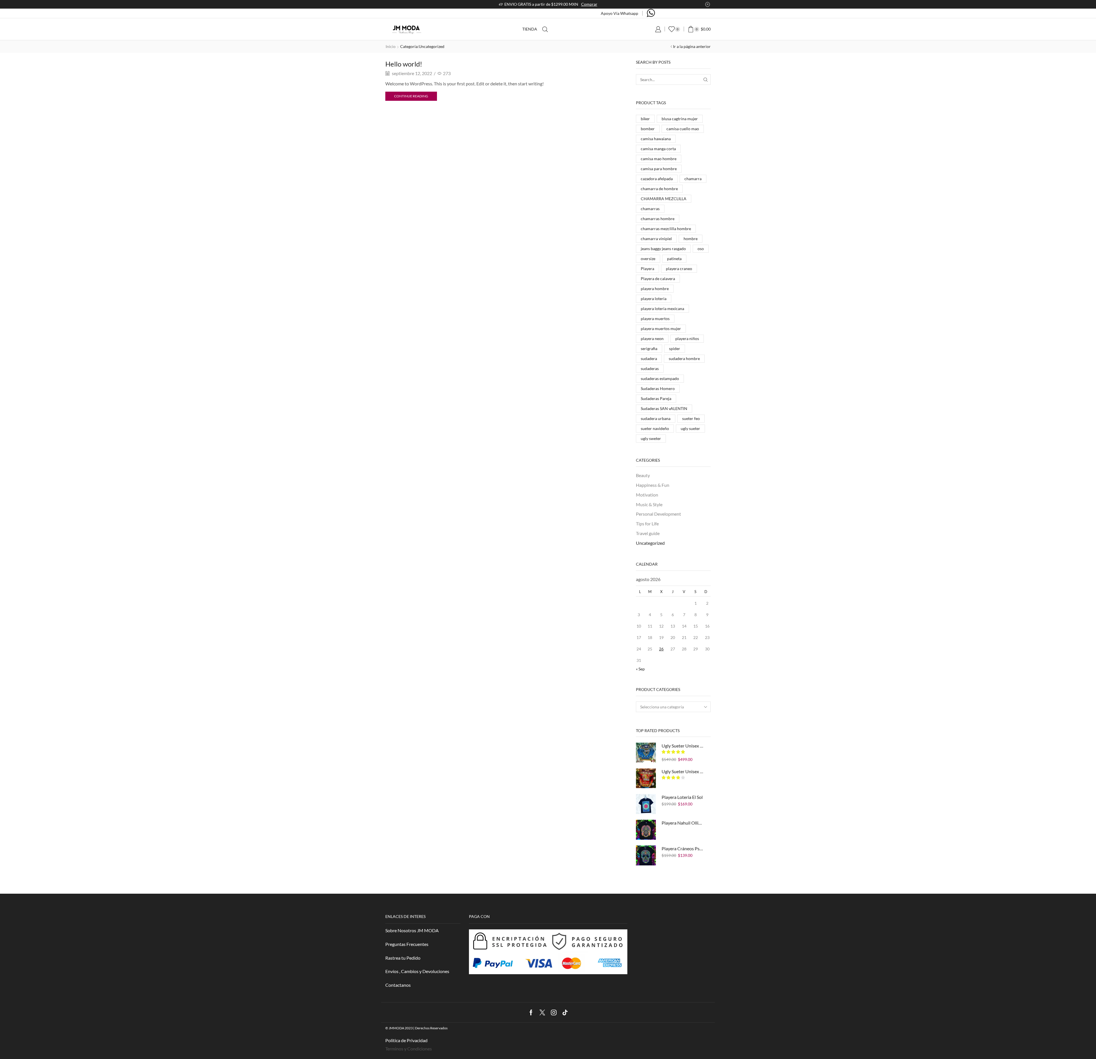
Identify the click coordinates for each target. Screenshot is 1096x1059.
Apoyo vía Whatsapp (619, 13)
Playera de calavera (658, 278)
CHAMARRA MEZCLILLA (663, 198)
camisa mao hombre (658, 158)
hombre (691, 238)
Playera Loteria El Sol (682, 797)
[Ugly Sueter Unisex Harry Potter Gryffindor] (646, 778)
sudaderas (650, 368)
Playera (647, 268)
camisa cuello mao (682, 128)
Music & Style (649, 504)
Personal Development (658, 514)
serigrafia (649, 348)
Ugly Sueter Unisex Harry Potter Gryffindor (683, 771)
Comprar (589, 4)
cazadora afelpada (657, 178)
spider (674, 348)
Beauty (643, 475)
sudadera (649, 358)
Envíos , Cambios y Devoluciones (417, 971)
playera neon (652, 338)
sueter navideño (655, 428)
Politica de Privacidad (406, 1040)
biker (645, 118)
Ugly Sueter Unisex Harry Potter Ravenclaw (683, 745)
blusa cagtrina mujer (680, 118)
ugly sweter (651, 438)
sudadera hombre (684, 358)
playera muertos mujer (661, 328)
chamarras (650, 208)
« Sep (640, 668)
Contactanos (398, 985)
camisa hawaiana (656, 138)
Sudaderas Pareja (656, 398)
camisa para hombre (659, 168)
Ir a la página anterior (692, 46)
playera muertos (655, 318)
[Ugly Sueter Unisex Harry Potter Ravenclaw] (646, 753)
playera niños (687, 338)
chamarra (693, 178)
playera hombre (655, 288)
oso (701, 248)
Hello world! (403, 64)
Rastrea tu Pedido (402, 957)
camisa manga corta (658, 148)
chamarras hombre (657, 218)
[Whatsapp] (651, 13)
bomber (648, 128)
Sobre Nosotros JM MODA (412, 930)
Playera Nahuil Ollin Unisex (683, 822)
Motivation (647, 494)
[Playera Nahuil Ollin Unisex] (646, 830)
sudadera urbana (655, 418)
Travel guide (648, 533)
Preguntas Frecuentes (406, 944)
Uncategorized (650, 543)
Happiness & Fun (652, 485)
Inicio (391, 46)
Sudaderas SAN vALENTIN (664, 408)
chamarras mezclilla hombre (666, 228)
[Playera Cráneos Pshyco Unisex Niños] (646, 855)
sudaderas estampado (660, 378)
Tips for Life (647, 523)
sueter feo (691, 418)
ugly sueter (690, 428)
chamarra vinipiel (656, 238)
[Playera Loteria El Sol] (646, 804)
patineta (674, 258)
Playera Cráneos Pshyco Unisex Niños (683, 848)
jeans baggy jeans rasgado (663, 248)
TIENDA (529, 29)
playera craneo (679, 268)
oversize (648, 258)
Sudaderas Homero (658, 388)
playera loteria (653, 298)
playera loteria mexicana (662, 308)
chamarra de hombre (659, 188)
